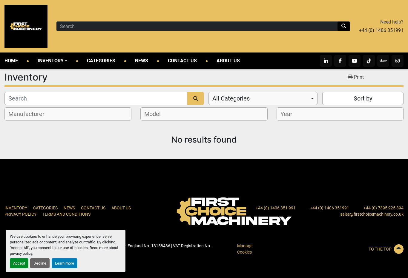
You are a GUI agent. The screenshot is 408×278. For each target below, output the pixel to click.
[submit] (344, 26)
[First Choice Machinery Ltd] (234, 210)
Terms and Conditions (66, 214)
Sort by (363, 98)
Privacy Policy (20, 214)
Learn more (64, 263)
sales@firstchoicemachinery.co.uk (372, 214)
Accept (19, 263)
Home (11, 61)
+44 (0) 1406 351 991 (276, 208)
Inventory (51, 61)
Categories (101, 61)
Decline (39, 263)
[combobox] (262, 98)
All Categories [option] (231, 98)
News (141, 61)
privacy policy (21, 253)
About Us (228, 61)
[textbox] (29, 113)
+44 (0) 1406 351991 (381, 30)
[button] (52, 60)
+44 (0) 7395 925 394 (383, 208)
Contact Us (182, 61)
